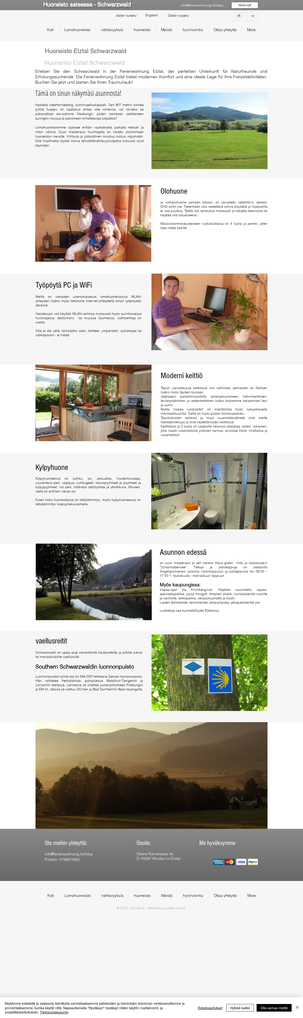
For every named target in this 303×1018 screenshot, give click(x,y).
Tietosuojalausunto (54, 1012)
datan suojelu (126, 15)
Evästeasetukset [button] (210, 1007)
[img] (218, 862)
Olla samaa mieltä (274, 1007)
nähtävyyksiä (104, 141)
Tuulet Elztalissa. (207, 610)
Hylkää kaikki (240, 1007)
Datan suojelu (178, 15)
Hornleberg (64, 105)
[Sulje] (297, 1007)
